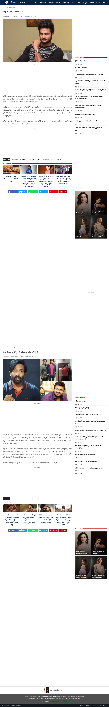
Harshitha (6, 16)
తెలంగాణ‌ (51, 2)
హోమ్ (36, 2)
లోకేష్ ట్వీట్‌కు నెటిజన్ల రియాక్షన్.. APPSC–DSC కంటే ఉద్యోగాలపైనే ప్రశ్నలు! (88, 106)
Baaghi (34, 159)
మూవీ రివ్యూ (65, 2)
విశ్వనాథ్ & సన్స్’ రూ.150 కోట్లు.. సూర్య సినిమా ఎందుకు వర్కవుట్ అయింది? (90, 82)
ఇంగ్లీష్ (98, 2)
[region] (37, 78)
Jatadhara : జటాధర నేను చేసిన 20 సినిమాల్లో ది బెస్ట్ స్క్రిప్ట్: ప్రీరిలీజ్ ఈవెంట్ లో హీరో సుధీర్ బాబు (63, 180)
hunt (39, 159)
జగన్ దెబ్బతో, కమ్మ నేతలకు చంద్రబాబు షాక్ (85, 114)
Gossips (29, 159)
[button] (83, 203)
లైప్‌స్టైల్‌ (85, 2)
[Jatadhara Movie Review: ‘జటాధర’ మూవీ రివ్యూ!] (11, 169)
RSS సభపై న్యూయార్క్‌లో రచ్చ (82, 67)
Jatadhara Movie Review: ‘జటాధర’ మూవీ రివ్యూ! (11, 179)
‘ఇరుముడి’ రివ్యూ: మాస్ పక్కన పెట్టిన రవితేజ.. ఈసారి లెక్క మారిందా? (91, 89)
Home (4, 7)
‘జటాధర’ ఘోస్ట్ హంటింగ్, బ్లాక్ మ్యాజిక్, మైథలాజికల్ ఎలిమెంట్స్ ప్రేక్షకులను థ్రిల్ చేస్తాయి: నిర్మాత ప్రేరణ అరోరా (46, 181)
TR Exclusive (23, 159)
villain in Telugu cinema (56, 159)
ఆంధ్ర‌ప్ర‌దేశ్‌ (43, 2)
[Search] (104, 2)
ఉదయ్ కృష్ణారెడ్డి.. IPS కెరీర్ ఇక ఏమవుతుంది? (86, 121)
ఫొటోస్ (92, 2)
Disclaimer (103, 705)
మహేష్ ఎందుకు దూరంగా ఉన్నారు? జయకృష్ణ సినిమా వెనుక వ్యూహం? (89, 128)
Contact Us (96, 705)
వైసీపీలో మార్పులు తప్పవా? (81, 60)
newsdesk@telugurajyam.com (58, 701)
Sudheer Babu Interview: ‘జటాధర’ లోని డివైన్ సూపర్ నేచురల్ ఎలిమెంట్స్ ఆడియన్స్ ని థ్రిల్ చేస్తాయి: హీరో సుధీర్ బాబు (28, 181)
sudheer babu (46, 159)
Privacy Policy (88, 705)
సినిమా (58, 2)
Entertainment (15, 159)
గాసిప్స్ (73, 2)
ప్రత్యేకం (79, 2)
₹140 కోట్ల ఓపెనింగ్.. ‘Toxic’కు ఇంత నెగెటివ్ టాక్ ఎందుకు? (89, 74)
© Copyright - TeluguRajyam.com (11, 705)
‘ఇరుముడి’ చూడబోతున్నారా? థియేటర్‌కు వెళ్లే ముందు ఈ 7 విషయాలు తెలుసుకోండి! (89, 97)
